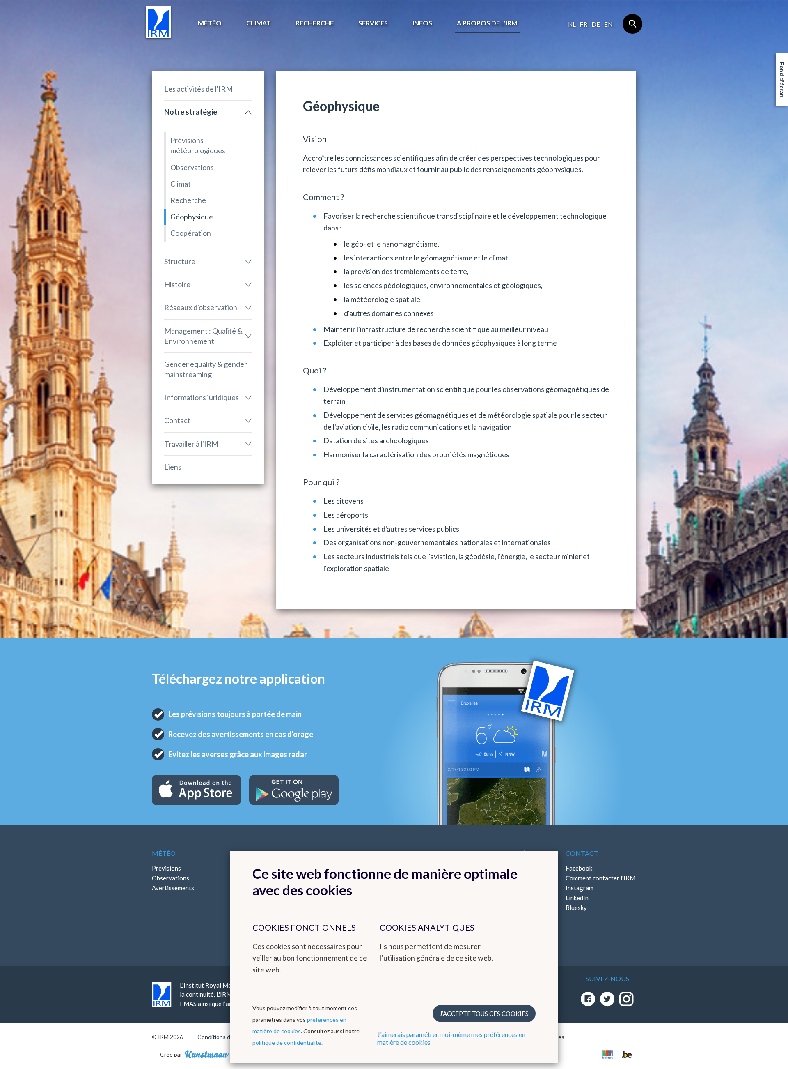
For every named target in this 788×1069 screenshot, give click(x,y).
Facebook (579, 868)
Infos (422, 23)
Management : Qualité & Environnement (203, 336)
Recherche (315, 23)
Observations (192, 167)
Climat (258, 23)
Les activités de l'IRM (198, 88)
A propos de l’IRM (487, 23)
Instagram (579, 888)
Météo (210, 23)
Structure (179, 261)
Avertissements (173, 888)
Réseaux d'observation (200, 307)
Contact (177, 420)
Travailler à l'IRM (191, 443)
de (595, 24)
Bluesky (576, 907)
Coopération (190, 232)
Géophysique (191, 216)
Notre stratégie (190, 111)
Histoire (177, 284)
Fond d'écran (782, 79)
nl (572, 24)
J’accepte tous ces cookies (484, 1013)
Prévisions (166, 868)
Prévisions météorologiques (197, 145)
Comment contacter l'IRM (600, 878)
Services (373, 23)
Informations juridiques (201, 397)
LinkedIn (577, 897)
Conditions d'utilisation (227, 1036)
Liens (172, 466)
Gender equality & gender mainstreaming (205, 369)
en (608, 24)
